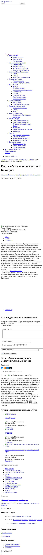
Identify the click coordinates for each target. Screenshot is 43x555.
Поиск (22, 3)
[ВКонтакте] (2, 368)
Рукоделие (16, 127)
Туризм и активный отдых (22, 124)
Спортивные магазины (20, 120)
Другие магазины (15, 142)
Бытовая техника (18, 66)
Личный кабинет (10, 156)
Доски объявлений (19, 145)
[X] (10, 368)
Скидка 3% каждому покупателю (24, 523)
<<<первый (5, 175)
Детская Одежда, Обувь (21, 83)
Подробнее (8, 427)
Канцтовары (17, 102)
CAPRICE (8, 433)
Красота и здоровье (15, 113)
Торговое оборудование (21, 104)
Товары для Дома (19, 95)
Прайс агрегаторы (19, 147)
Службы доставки (19, 136)
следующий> (24, 175)
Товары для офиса (15, 101)
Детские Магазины (15, 79)
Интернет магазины (11, 54)
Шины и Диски (18, 57)
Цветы (15, 110)
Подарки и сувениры (20, 108)
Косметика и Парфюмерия (22, 115)
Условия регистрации (12, 544)
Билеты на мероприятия (21, 138)
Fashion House (5, 536)
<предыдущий (15, 175)
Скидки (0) (8, 240)
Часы (14, 111)
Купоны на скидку (19, 144)
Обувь (15, 74)
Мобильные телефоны (20, 68)
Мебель (15, 86)
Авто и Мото (13, 56)
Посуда (15, 93)
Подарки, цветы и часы (17, 106)
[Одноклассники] (5, 368)
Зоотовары (16, 131)
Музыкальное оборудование (22, 129)
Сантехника (17, 92)
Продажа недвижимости (21, 135)
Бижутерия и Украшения (21, 77)
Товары (7, 238)
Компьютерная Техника (21, 70)
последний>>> (35, 175)
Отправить (13, 353)
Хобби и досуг (14, 118)
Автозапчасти (17, 59)
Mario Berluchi (10, 418)
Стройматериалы (18, 88)
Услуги (11, 133)
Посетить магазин (16, 271)
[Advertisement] (21, 27)
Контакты (8, 548)
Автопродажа (17, 61)
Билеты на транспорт (20, 140)
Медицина (16, 117)
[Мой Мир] (7, 368)
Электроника (17, 65)
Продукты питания (19, 97)
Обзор (7, 237)
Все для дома (13, 84)
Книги (15, 126)
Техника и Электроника (17, 63)
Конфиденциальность (12, 546)
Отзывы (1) (8, 310)
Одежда (15, 75)
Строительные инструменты (22, 90)
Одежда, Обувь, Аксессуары (18, 72)
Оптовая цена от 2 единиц (22, 516)
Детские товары (18, 81)
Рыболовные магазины (20, 122)
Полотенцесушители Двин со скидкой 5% (27, 520)
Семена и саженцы (19, 99)
